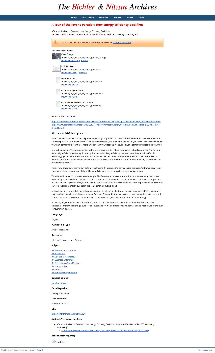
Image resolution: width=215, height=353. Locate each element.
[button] (53, 342)
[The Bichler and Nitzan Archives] (107, 13)
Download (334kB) (70, 60)
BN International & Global (64, 250)
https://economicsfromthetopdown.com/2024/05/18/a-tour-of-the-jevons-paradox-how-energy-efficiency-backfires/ (106, 121)
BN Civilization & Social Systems (66, 263)
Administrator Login (205, 350)
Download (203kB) (70, 84)
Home (74, 17)
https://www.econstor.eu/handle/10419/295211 (74, 124)
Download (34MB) (69, 108)
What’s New (88, 17)
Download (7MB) (69, 72)
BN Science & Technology (63, 256)
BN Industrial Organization (64, 272)
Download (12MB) (69, 96)
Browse (117, 17)
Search (130, 17)
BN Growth (57, 269)
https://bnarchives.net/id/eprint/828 (68, 313)
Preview (84, 60)
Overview (103, 17)
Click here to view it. (122, 42)
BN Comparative (59, 266)
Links (141, 17)
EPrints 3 (40, 350)
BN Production (58, 253)
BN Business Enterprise (62, 259)
